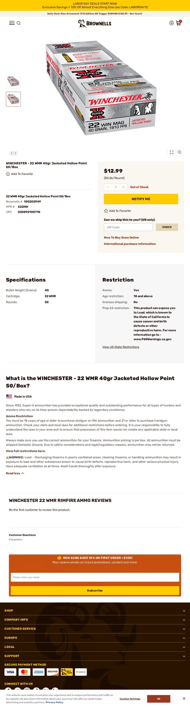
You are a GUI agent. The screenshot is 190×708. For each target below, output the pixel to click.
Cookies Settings (130, 698)
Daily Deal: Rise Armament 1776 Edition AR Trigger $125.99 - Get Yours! (95, 13)
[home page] (95, 23)
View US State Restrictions (120, 347)
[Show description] (15, 473)
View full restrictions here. (26, 451)
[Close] (184, 698)
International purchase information (130, 244)
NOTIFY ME (141, 199)
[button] (12, 23)
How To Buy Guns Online (121, 237)
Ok (158, 698)
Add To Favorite (22, 174)
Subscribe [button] (95, 590)
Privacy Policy (54, 702)
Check (167, 227)
